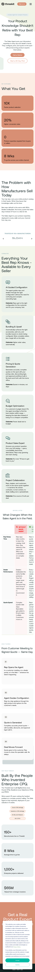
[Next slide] (31, 238)
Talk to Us (22, 4)
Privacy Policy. (17, 946)
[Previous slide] (3, 238)
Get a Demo (17, 55)
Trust (21, 969)
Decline (18, 964)
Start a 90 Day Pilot (17, 61)
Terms (18, 969)
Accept (17, 960)
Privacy (14, 969)
